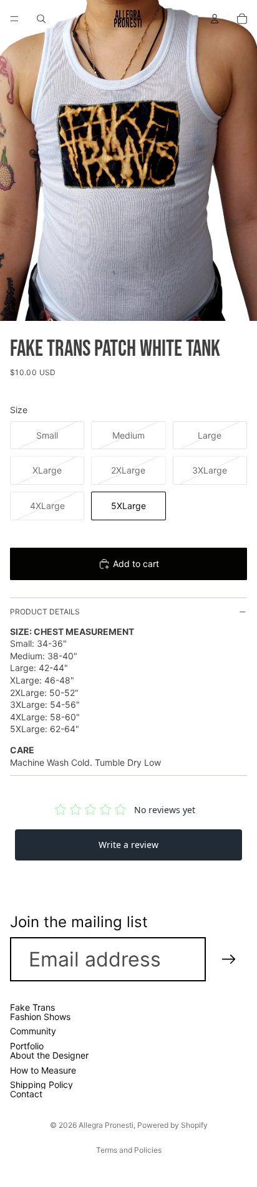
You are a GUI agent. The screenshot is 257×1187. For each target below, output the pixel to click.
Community (33, 1031)
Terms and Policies (129, 1150)
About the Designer (49, 1055)
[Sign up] (229, 959)
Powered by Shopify (172, 1125)
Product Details (45, 611)
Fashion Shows (40, 1016)
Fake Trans (32, 1007)
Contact (26, 1094)
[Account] (214, 18)
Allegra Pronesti (106, 1125)
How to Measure (43, 1070)
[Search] (41, 18)
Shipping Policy (41, 1084)
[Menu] (14, 18)
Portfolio (27, 1046)
